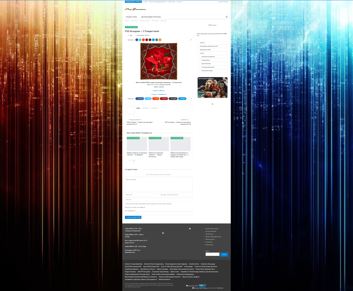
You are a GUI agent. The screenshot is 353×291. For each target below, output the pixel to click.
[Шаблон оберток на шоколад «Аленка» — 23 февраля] (137, 144)
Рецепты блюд (209, 244)
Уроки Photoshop (206, 63)
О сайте (145, 1)
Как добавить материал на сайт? (209, 46)
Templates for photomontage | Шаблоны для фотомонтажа (199, 271)
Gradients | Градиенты (132, 269)
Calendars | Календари (208, 264)
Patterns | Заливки (162, 269)
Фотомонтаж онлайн (207, 70)
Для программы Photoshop (151, 17)
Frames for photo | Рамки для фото (206, 266)
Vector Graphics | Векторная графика (163, 274)
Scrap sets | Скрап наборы (160, 271)
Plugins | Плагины (130, 271)
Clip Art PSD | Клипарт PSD (151, 266)
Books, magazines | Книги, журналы (176, 264)
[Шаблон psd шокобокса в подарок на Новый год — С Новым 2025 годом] (181, 144)
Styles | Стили (175, 271)
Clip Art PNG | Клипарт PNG (133, 266)
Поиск (207, 251)
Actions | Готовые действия (133, 264)
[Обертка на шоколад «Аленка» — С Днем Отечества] (159, 144)
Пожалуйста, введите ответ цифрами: (135, 207)
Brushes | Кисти (194, 264)
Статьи (202, 53)
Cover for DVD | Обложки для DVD (171, 266)
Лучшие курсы (209, 234)
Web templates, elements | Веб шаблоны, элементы (141, 277)
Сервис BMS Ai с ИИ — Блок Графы (135, 246)
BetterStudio (220, 288)
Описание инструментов (208, 56)
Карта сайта (171, 1)
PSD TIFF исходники (131, 27)
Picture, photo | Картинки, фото (205, 269)
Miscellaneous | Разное (148, 269)
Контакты (179, 1)
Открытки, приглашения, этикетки (169, 277)
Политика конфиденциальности (158, 1)
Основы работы (206, 60)
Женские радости (210, 239)
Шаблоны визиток (164, 279)
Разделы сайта (131, 17)
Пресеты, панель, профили (190, 277)
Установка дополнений (208, 67)
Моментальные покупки (212, 228)
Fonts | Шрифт (188, 266)
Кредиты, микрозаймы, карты (213, 236)
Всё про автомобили (211, 231)
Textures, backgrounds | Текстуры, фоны (137, 274)
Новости (202, 42)
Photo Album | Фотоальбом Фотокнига (182, 269)
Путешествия (209, 242)
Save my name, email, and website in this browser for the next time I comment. (149, 204)
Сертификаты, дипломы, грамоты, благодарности (141, 279)
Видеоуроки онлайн (205, 49)
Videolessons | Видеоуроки (185, 274)
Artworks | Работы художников (154, 264)
